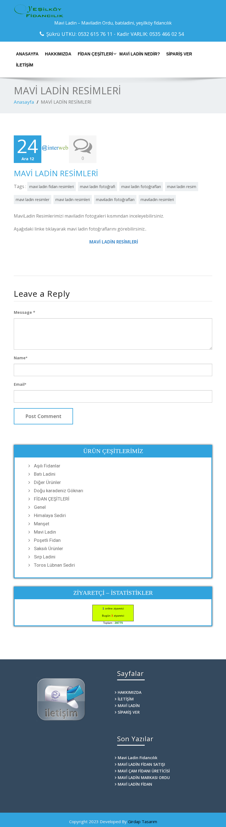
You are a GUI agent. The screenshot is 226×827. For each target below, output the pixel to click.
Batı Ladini (44, 474)
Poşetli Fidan (47, 540)
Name (20, 357)
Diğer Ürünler (47, 482)
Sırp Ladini (44, 557)
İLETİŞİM (24, 65)
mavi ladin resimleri (72, 199)
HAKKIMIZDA (58, 54)
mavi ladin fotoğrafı (97, 186)
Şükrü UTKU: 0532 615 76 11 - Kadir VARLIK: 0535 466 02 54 (115, 34)
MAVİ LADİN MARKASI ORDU (144, 777)
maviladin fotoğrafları (115, 199)
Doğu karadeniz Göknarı (58, 490)
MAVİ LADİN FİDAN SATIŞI (141, 764)
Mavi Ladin (45, 532)
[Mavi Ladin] (113, 11)
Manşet (41, 523)
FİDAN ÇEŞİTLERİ (95, 54)
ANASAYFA (27, 54)
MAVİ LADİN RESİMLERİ (56, 173)
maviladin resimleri (157, 199)
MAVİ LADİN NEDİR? (139, 54)
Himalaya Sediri (50, 515)
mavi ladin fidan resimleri (51, 186)
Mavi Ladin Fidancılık (137, 757)
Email (20, 384)
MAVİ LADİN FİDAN (135, 784)
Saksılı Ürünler (48, 548)
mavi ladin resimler (32, 199)
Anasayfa (24, 102)
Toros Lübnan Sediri (54, 565)
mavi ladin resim (181, 186)
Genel (40, 507)
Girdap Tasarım (142, 821)
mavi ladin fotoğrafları (141, 186)
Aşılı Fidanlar (47, 466)
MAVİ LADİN (129, 705)
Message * (24, 312)
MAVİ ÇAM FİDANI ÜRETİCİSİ (144, 771)
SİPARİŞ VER (179, 54)
